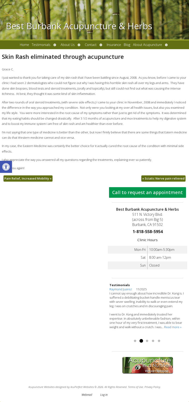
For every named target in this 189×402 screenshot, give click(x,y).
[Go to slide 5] (159, 341)
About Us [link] (68, 44)
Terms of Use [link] (135, 387)
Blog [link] (127, 44)
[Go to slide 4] (153, 341)
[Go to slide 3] (147, 341)
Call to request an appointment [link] (147, 192)
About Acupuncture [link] (147, 44)
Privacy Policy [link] (152, 387)
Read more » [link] (118, 335)
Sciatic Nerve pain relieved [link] (163, 178)
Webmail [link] (87, 394)
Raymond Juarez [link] (122, 289)
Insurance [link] (114, 44)
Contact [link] (91, 44)
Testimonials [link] (41, 44)
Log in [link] (104, 394)
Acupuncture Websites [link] (41, 387)
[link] (6, 167)
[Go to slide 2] (141, 341)
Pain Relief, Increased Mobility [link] (28, 178)
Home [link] (24, 44)
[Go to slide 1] (135, 341)
